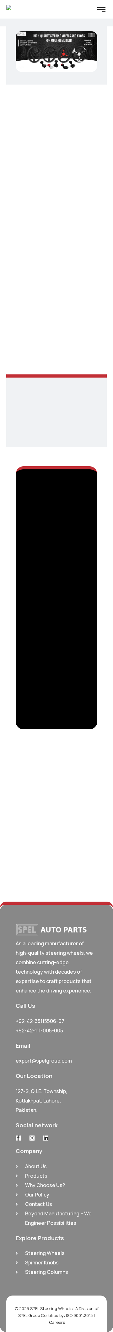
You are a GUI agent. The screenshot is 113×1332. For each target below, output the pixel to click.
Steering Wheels (45, 1253)
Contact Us (38, 1204)
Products (36, 1175)
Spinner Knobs (42, 1262)
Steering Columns (46, 1271)
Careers (57, 1322)
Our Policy (37, 1194)
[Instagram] (32, 1138)
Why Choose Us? (45, 1185)
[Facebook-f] (18, 1138)
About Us (36, 1166)
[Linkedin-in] (45, 1138)
